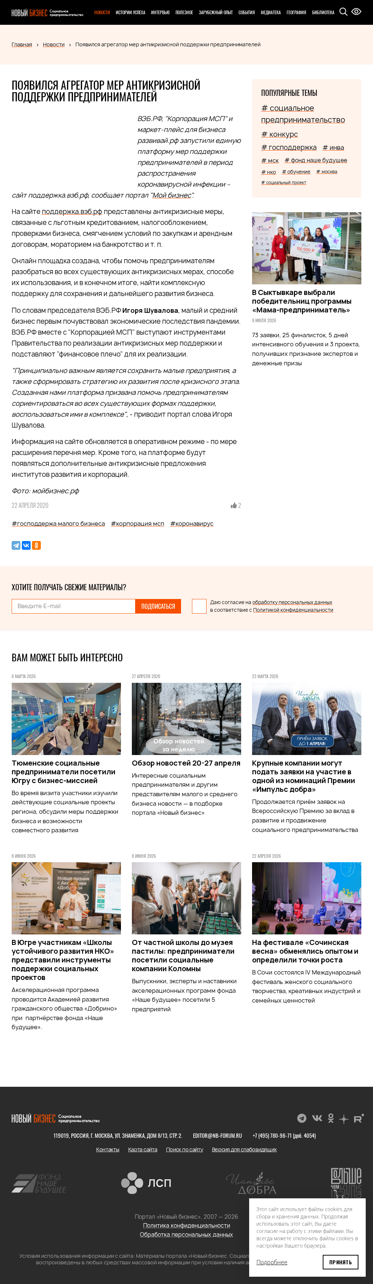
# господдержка (289, 147)
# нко (268, 171)
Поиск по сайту (184, 1149)
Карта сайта (142, 1149)
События (247, 12)
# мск (270, 160)
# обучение (296, 171)
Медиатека (271, 12)
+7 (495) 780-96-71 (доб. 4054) (284, 1135)
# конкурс (279, 134)
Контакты (107, 1149)
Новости (102, 12)
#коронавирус (191, 524)
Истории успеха (130, 12)
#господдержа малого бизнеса (58, 524)
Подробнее (271, 1262)
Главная (22, 44)
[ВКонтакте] (26, 545)
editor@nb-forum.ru (217, 1135)
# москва (326, 171)
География (296, 12)
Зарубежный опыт (216, 12)
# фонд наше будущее (315, 160)
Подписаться (158, 606)
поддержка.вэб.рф (72, 211)
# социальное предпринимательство (303, 114)
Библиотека (323, 12)
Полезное (184, 12)
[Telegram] (16, 545)
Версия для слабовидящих (244, 1149)
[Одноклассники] (36, 545)
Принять (340, 1262)
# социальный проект (283, 182)
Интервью (160, 12)
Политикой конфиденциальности (293, 610)
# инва (333, 147)
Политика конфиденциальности (186, 1225)
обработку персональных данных (292, 602)
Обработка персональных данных (186, 1234)
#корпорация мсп (137, 524)
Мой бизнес (171, 195)
